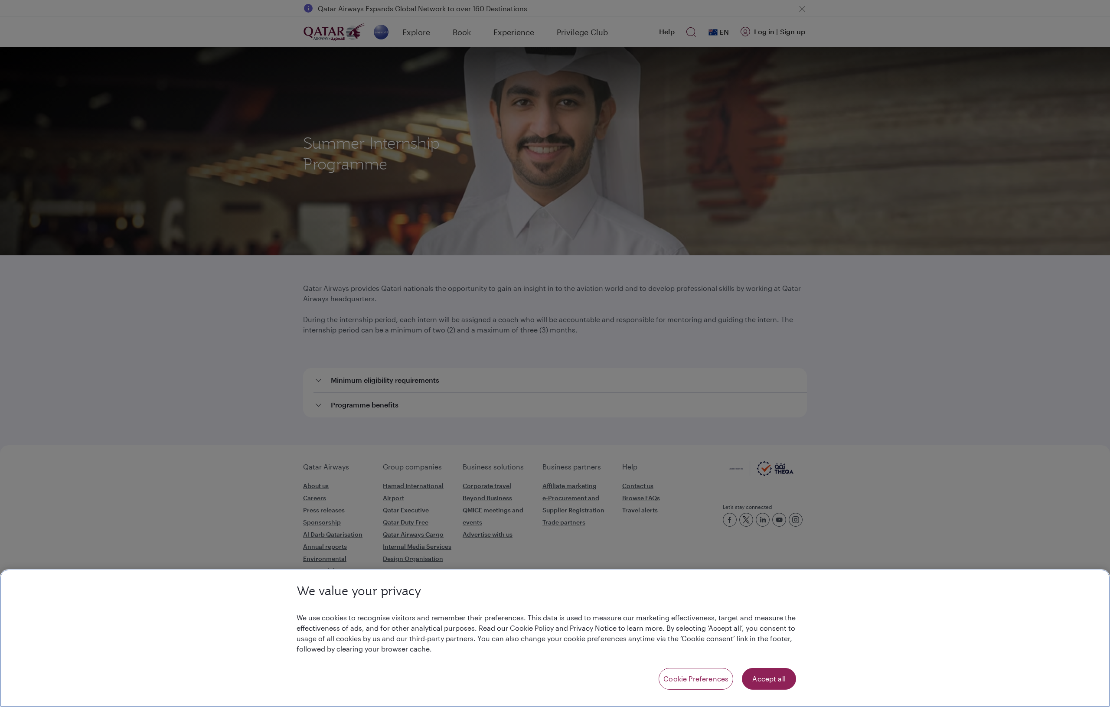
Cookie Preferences (695, 678)
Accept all (769, 678)
